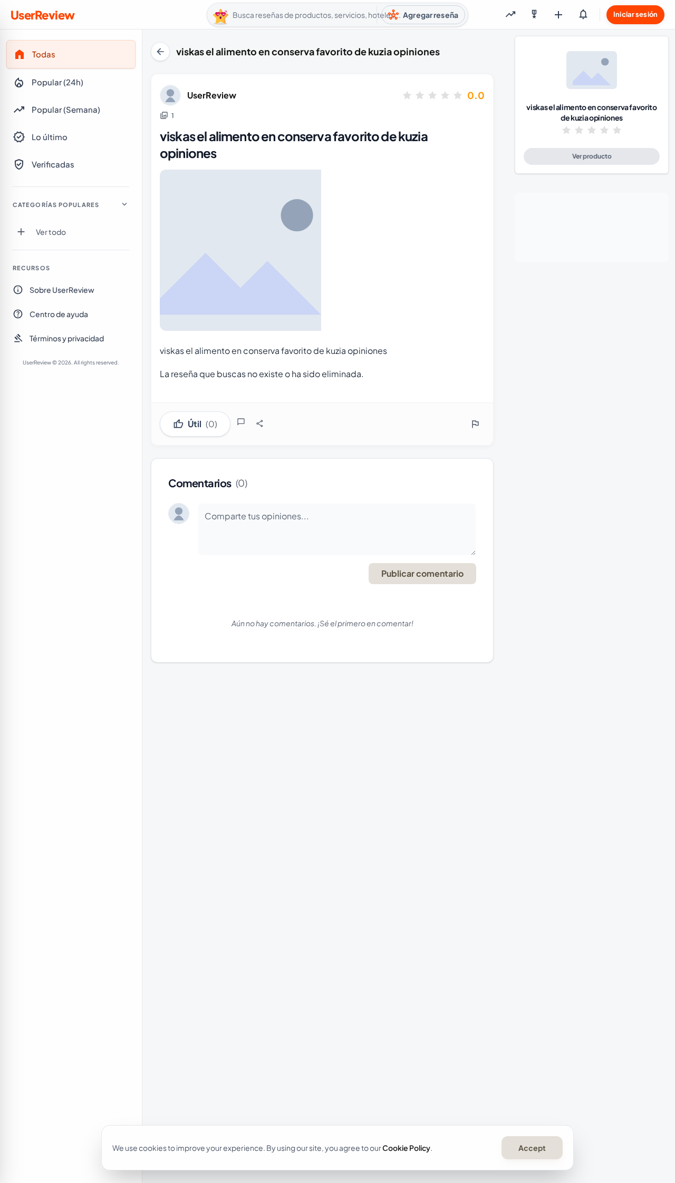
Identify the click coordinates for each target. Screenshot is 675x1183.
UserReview (211, 95)
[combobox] (337, 15)
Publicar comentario (422, 573)
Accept (532, 1147)
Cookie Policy (406, 1147)
